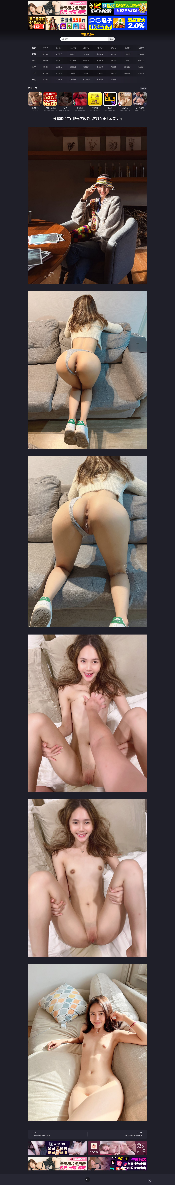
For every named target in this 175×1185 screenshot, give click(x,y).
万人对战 (73, 48)
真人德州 (59, 48)
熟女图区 (127, 67)
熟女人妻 (100, 54)
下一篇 (133, 1134)
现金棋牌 (127, 48)
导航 (34, 79)
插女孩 (45, 80)
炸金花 (113, 48)
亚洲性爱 (45, 61)
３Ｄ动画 (86, 54)
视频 (34, 54)
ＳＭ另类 (141, 54)
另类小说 (113, 73)
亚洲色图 (59, 67)
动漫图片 (86, 67)
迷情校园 (100, 73)
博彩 (34, 48)
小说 (34, 73)
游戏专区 (86, 48)
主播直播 (127, 54)
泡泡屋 (113, 80)
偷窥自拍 (45, 67)
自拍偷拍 (59, 54)
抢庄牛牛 (141, 48)
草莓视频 (73, 80)
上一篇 (41, 1134)
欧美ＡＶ (73, 54)
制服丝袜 (100, 61)
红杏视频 (100, 80)
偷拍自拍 (59, 61)
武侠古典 (86, 73)
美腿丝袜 (100, 67)
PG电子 (45, 48)
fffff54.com (87, 34)
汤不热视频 (86, 80)
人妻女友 (73, 73)
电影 (34, 60)
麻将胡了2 (100, 48)
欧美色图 (73, 67)
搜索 (111, 39)
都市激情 (45, 73)
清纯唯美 (113, 67)
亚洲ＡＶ (45, 54)
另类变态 (141, 61)
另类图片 (141, 67)
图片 (34, 67)
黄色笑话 (127, 73)
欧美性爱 (86, 61)
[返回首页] (150, 1181)
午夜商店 (59, 80)
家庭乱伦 (59, 73)
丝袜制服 (113, 54)
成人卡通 (73, 61)
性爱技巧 (141, 73)
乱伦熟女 (127, 61)
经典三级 (113, 61)
